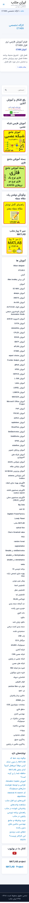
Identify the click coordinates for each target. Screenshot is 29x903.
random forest (19, 541)
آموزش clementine (18, 328)
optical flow (20, 527)
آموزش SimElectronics (16, 431)
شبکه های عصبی (18, 663)
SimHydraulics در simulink (15, 555)
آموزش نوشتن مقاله (17, 466)
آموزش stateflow (18, 445)
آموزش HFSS (20, 369)
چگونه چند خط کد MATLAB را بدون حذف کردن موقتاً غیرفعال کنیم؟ (15, 762)
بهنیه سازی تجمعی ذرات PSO (16, 575)
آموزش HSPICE (19, 374)
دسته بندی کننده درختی (16, 626)
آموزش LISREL (19, 387)
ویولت (22, 730)
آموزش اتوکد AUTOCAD (16, 307)
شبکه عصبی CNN (18, 654)
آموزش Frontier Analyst (16, 360)
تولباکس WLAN (19, 599)
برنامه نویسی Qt (18, 569)
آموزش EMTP (20, 341)
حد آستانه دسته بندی (17, 603)
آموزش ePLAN (19, 346)
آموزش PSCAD (19, 413)
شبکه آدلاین (20, 649)
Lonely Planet (20, 518)
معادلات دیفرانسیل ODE (16, 704)
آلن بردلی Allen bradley (16, 279)
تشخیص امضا (19, 585)
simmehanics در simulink (16, 559)
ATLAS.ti (21, 270)
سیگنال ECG (20, 640)
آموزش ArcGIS (19, 302)
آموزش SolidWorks (18, 436)
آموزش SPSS (20, 441)
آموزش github (20, 364)
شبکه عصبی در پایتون (16, 658)
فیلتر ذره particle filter (17, 686)
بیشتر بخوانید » (21, 67)
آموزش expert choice (17, 355)
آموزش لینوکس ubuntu (16, 462)
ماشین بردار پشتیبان (17, 695)
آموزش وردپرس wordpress (15, 471)
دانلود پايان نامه (19, 622)
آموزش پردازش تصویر (17, 450)
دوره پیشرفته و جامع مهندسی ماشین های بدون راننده (17, 824)
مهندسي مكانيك (19, 725)
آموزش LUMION (19, 392)
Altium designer (19, 265)
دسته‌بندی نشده (19, 631)
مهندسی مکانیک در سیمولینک (17, 720)
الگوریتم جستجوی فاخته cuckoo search (16, 491)
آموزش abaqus (19, 293)
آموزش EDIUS (19, 337)
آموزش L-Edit (19, 378)
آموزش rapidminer (18, 422)
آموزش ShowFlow (18, 427)
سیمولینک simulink (18, 645)
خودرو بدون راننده (18, 608)
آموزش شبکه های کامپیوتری (18, 456)
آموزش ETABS (21, 49)
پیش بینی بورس (19, 580)
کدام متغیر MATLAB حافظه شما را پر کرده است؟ (17, 773)
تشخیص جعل (19, 590)
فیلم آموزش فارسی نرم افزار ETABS (16, 43)
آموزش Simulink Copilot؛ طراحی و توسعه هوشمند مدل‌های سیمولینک (15, 785)
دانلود (23, 617)
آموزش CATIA (19, 323)
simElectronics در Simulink (15, 550)
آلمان (23, 275)
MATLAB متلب (19, 523)
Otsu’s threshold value (16, 532)
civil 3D (22, 509)
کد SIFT (22, 691)
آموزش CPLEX (19, 332)
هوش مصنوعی (19, 735)
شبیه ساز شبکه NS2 (17, 668)
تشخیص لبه (20, 594)
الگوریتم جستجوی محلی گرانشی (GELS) (16, 499)
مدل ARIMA (20, 700)
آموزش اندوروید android (16, 319)
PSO (23, 537)
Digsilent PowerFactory (16, 514)
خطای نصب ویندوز (18, 831)
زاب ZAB (21, 636)
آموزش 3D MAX (19, 288)
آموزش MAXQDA (18, 397)
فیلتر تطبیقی (20, 681)
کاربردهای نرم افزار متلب (15, 800)
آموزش (22, 284)
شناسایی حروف (19, 677)
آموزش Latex (20, 383)
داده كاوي (21, 613)
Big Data (21, 504)
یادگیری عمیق (19, 739)
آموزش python (19, 418)
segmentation (20, 546)
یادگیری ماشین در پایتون (15, 744)
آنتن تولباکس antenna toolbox (16, 477)
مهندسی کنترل (19, 714)
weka (23, 564)
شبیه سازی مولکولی (17, 672)
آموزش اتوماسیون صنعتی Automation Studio (15, 313)
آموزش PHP (20, 408)
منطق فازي (21, 709)
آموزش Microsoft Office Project (16, 403)
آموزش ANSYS (19, 298)
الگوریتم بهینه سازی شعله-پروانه (15, 484)
